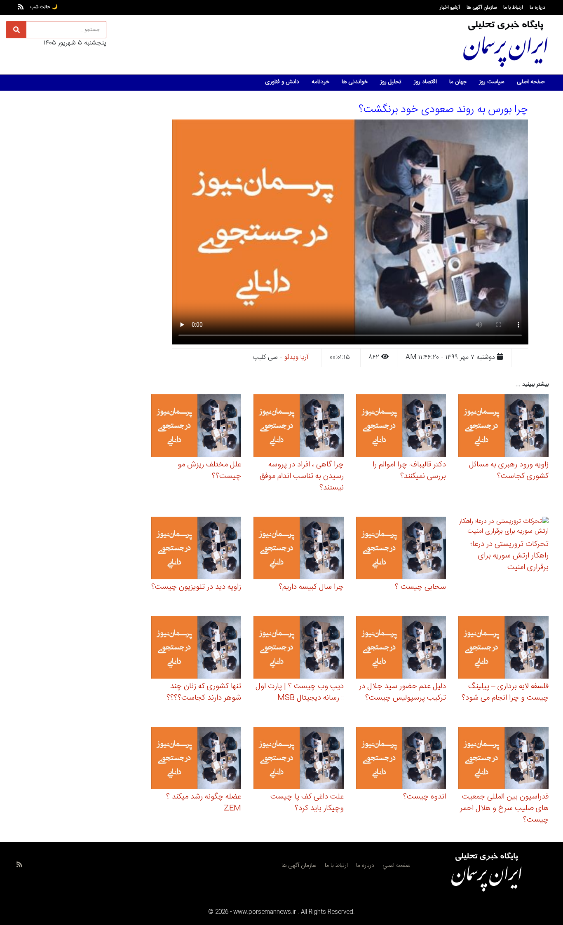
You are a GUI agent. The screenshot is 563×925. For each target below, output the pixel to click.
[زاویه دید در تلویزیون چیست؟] (196, 549)
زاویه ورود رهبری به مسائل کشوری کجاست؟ (509, 470)
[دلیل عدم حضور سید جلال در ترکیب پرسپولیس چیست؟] (401, 648)
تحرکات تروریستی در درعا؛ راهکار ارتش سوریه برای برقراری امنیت (509, 556)
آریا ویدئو (296, 357)
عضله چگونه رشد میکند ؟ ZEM (203, 803)
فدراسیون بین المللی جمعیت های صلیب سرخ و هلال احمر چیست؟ (504, 808)
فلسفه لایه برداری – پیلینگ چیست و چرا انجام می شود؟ (505, 692)
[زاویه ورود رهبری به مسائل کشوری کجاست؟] (503, 427)
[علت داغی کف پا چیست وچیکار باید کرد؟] (298, 759)
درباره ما (537, 7)
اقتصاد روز (425, 82)
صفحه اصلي (396, 866)
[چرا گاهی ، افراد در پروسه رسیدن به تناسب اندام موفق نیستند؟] (298, 427)
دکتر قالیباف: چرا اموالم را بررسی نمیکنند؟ (409, 470)
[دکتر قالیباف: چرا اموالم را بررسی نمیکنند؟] (401, 427)
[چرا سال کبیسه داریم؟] (298, 549)
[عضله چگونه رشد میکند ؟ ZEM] (196, 759)
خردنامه (320, 82)
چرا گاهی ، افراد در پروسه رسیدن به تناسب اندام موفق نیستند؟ (302, 476)
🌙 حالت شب (44, 7)
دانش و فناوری (282, 82)
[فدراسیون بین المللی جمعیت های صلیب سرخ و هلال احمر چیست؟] (503, 759)
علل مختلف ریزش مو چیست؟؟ (209, 470)
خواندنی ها (355, 82)
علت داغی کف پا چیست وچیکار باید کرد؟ (307, 803)
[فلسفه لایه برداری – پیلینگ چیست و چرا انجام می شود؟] (503, 648)
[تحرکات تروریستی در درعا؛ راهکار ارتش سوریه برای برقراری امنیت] (503, 528)
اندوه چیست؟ (424, 797)
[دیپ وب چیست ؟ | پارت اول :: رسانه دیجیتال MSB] (298, 648)
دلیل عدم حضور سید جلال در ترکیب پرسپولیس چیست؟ (402, 692)
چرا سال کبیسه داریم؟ (311, 587)
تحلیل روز (390, 82)
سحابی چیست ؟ (420, 587)
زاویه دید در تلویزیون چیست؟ (196, 587)
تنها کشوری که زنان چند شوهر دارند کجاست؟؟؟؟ (204, 692)
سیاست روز (491, 82)
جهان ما (458, 82)
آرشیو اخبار (450, 7)
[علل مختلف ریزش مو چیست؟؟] (196, 427)
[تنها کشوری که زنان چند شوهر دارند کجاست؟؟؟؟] (196, 648)
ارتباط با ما (513, 7)
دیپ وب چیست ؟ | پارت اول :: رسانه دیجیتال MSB (300, 692)
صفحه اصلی (530, 82)
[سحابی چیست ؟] (401, 549)
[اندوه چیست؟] (401, 759)
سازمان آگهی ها (482, 7)
